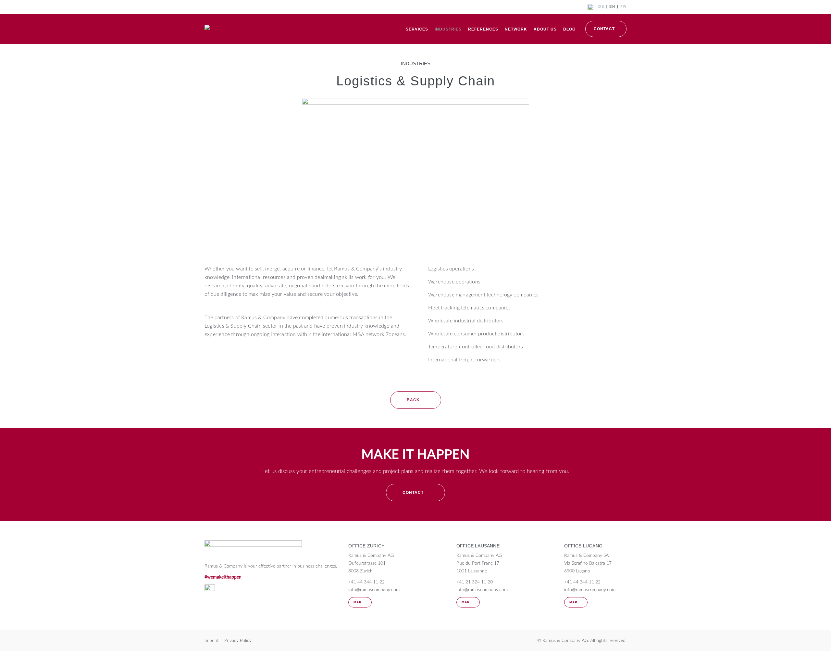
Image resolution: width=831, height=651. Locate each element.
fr (623, 6)
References (483, 29)
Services (417, 29)
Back (413, 400)
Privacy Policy (238, 640)
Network (516, 29)
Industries (448, 29)
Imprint (212, 640)
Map (357, 602)
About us (545, 29)
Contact (604, 29)
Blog (569, 29)
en (612, 6)
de (601, 6)
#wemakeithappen (223, 577)
